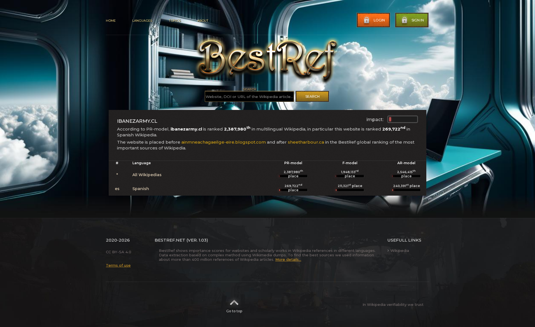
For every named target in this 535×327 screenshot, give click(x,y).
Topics (175, 21)
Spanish (140, 188)
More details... (288, 259)
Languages (142, 21)
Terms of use (118, 265)
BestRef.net (170, 240)
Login (379, 20)
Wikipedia (399, 250)
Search (312, 96)
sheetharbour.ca (306, 142)
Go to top (234, 311)
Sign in (418, 20)
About (202, 21)
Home (111, 21)
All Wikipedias (147, 174)
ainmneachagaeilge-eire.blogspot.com (223, 142)
